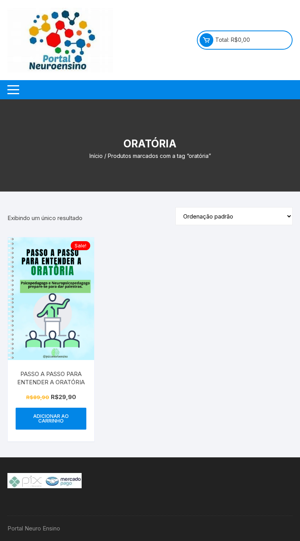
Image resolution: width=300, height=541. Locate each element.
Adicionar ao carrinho (51, 418)
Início (96, 155)
